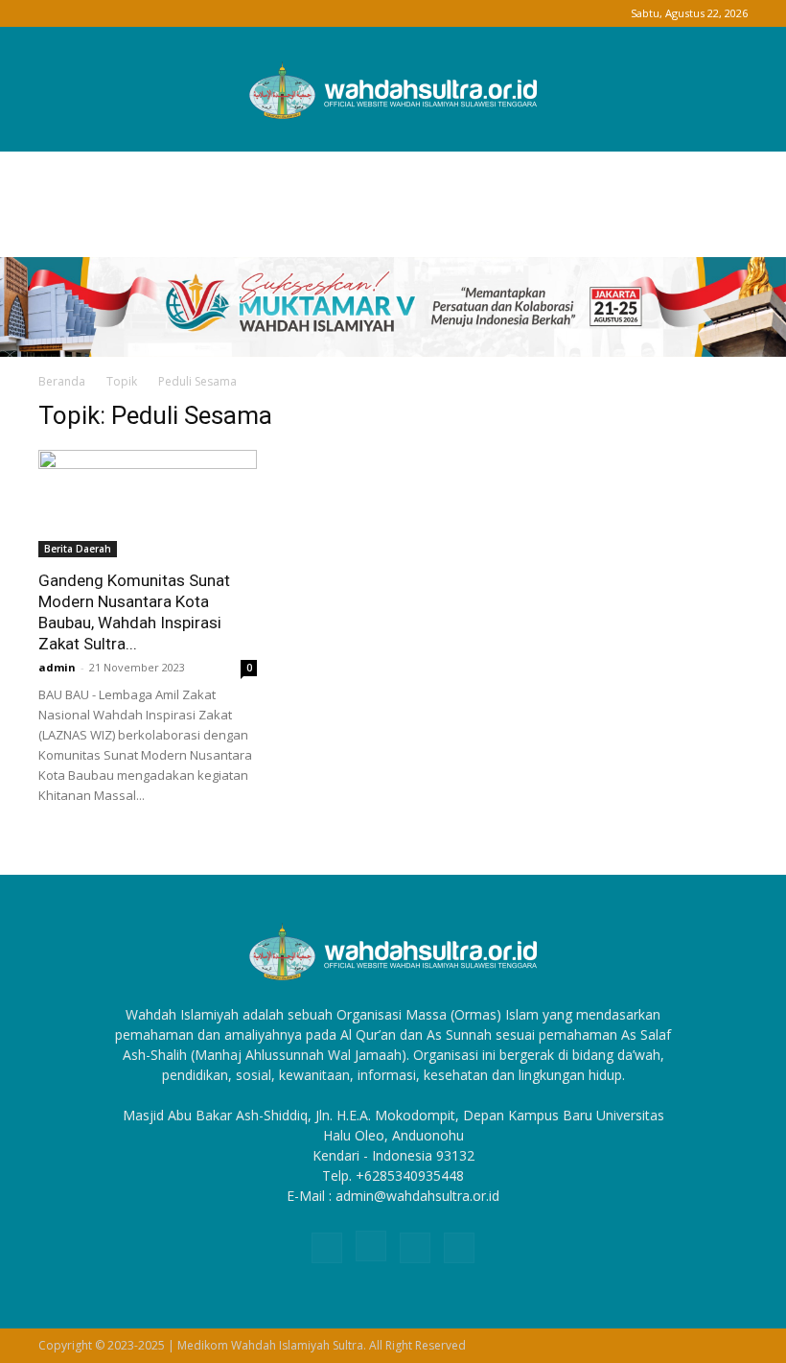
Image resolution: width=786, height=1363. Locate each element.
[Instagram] (84, 13)
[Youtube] (147, 13)
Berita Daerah (77, 548)
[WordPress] (116, 13)
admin (57, 667)
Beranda (61, 381)
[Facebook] (52, 13)
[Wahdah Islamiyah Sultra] (393, 90)
